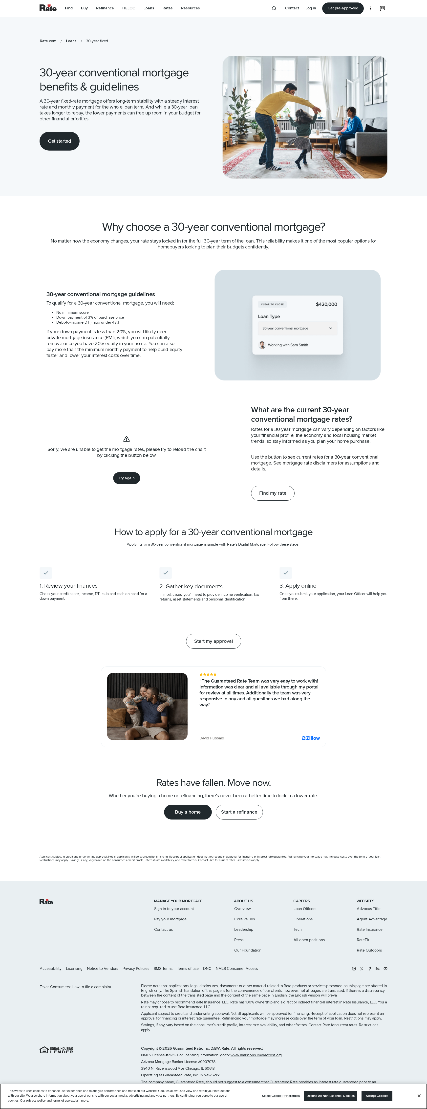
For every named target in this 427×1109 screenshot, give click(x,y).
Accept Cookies (377, 1096)
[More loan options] (371, 8)
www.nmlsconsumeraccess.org (256, 1055)
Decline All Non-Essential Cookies (331, 1096)
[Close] (419, 1095)
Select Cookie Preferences (281, 1096)
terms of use (61, 1101)
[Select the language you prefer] (382, 8)
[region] (213, 1096)
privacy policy (36, 1101)
